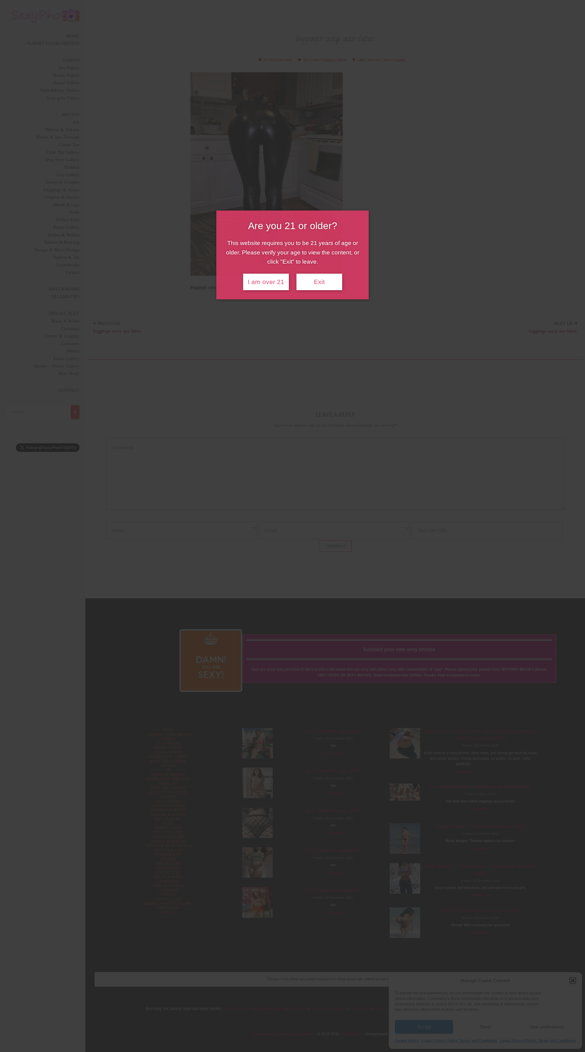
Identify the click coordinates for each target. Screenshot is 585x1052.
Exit (319, 282)
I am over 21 (266, 282)
